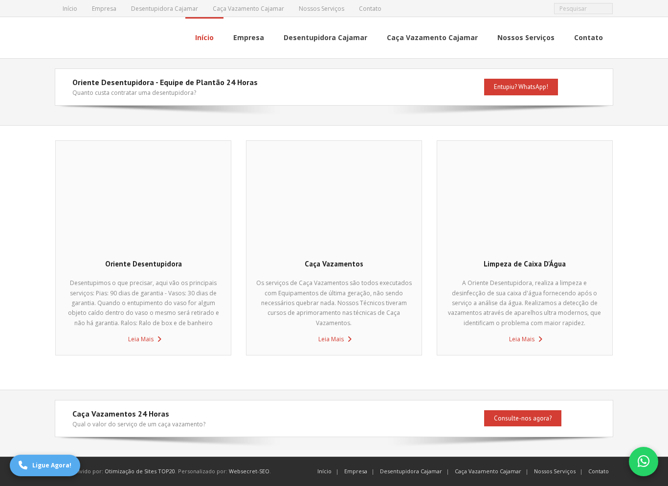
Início (70, 8)
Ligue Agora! (51, 465)
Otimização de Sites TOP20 (140, 471)
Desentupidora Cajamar (164, 8)
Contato (370, 8)
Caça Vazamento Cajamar (248, 8)
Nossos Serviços (321, 8)
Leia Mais (141, 339)
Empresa (104, 8)
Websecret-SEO (249, 471)
